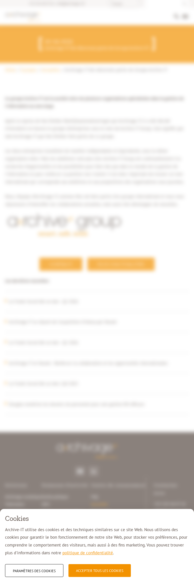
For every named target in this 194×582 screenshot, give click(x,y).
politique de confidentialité (87, 553)
